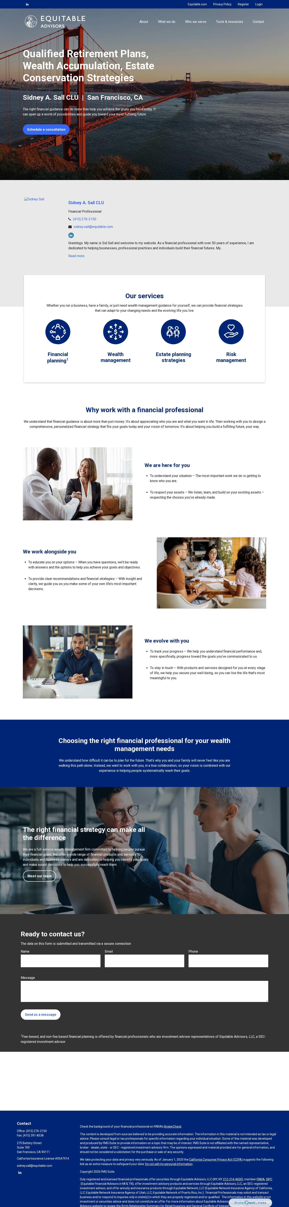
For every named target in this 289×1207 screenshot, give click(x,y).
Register (243, 4)
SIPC (269, 1179)
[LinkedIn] (27, 4)
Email (109, 951)
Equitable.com (197, 4)
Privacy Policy (222, 4)
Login (259, 4)
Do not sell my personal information (169, 1164)
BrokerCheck (172, 1126)
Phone (193, 951)
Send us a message (40, 1015)
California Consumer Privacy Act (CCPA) (216, 1159)
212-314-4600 (232, 1179)
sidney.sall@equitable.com (93, 227)
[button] (144, 21)
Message (28, 978)
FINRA (261, 1179)
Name (25, 951)
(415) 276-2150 (84, 219)
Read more (76, 256)
